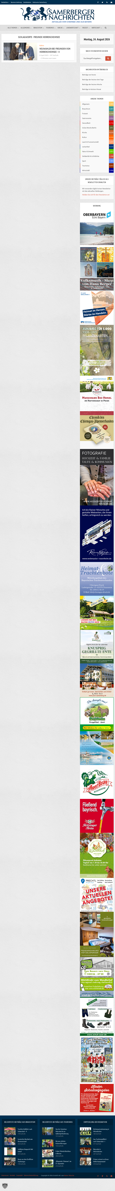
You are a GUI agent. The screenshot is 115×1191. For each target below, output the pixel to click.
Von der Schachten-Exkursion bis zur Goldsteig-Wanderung (62, 1131)
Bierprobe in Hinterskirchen (97, 1150)
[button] (5, 1186)
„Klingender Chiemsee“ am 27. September (63, 1162)
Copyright (19, 1175)
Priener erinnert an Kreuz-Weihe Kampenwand (101, 1160)
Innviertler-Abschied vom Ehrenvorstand (25, 1140)
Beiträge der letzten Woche (92, 84)
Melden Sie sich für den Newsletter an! (95, 195)
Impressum (5, 1175)
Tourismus (50, 28)
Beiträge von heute (89, 75)
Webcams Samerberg (40, 2)
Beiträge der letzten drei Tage (93, 79)
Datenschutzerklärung (31, 1175)
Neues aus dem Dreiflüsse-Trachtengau (25, 1160)
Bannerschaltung (16, 2)
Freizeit (85, 28)
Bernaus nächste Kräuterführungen (61, 1142)
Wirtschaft (96, 28)
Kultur (42, 45)
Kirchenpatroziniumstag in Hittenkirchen (101, 1130)
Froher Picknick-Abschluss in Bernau (63, 1152)
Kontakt (12, 1175)
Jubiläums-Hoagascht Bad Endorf (25, 1150)
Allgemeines (25, 28)
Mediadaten (27, 2)
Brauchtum (37, 28)
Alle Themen (12, 28)
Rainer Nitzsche (69, 1175)
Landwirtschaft (72, 28)
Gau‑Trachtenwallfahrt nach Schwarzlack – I (100, 1140)
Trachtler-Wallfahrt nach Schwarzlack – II (25, 1130)
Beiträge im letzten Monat (91, 89)
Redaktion (4, 2)
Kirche (60, 28)
